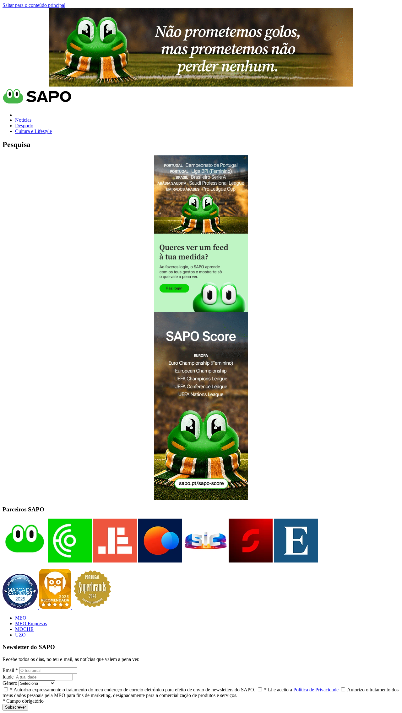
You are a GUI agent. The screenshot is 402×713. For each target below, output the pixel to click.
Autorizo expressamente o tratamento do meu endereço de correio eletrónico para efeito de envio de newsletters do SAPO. (132, 689)
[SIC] (204, 560)
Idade (8, 676)
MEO (20, 618)
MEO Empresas (31, 623)
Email (10, 670)
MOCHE (24, 629)
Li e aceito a (302, 689)
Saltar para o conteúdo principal (34, 5)
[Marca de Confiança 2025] (21, 607)
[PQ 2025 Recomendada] (55, 607)
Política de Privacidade (316, 689)
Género (10, 683)
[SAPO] (24, 560)
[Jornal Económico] (114, 560)
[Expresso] (295, 560)
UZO (20, 634)
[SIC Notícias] (250, 560)
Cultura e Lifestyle (33, 131)
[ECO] (69, 560)
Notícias (23, 120)
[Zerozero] (159, 560)
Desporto (24, 125)
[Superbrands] (92, 607)
